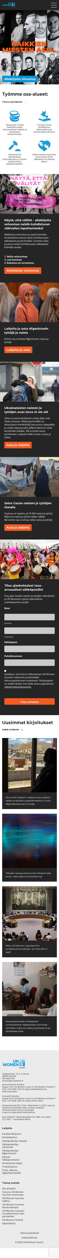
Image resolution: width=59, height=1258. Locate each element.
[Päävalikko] (54, 4)
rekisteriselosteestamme (17, 686)
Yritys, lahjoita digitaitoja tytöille (11, 1171)
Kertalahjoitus (9, 1137)
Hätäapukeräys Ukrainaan (10, 1146)
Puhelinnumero (13, 656)
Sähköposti (12, 642)
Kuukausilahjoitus (11, 1133)
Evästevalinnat (29, 1237)
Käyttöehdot (9, 1223)
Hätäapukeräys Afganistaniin (10, 1152)
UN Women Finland (12, 1220)
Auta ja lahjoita (18, 445)
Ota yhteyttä (8, 1188)
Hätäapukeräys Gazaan (14, 1141)
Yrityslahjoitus (9, 1166)
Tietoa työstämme (12, 102)
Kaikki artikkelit (10, 729)
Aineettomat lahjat (12, 1163)
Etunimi (8, 623)
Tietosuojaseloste (29, 1233)
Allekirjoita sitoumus (20, 79)
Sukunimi (8, 637)
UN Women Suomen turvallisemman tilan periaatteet (13, 1214)
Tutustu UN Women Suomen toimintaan (13, 1193)
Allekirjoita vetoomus (22, 270)
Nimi (8, 608)
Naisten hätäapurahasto (11, 1158)
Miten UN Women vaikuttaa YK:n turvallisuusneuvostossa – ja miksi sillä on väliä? (27, 949)
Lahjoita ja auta (18, 350)
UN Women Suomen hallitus (13, 1199)
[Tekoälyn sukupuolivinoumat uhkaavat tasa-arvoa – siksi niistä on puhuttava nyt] (29, 841)
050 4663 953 (8, 1078)
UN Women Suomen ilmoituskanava (13, 1206)
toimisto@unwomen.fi (12, 1081)
